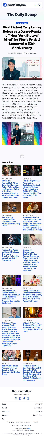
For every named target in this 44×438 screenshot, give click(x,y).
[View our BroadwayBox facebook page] (24, 398)
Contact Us (38, 411)
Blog (3, 419)
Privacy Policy (10, 422)
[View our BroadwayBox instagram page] (20, 398)
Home (4, 404)
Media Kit (35, 422)
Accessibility (27, 422)
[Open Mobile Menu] (35, 5)
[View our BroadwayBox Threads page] (28, 398)
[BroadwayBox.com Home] (14, 5)
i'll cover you (26, 93)
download (31, 115)
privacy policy (31, 433)
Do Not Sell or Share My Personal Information (23, 430)
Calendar (5, 415)
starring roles (34, 85)
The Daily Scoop (22, 14)
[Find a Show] (39, 5)
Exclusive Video (22, 23)
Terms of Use (19, 422)
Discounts (5, 411)
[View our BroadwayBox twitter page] (16, 398)
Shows (4, 408)
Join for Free (37, 415)
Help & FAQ (38, 408)
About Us (38, 404)
